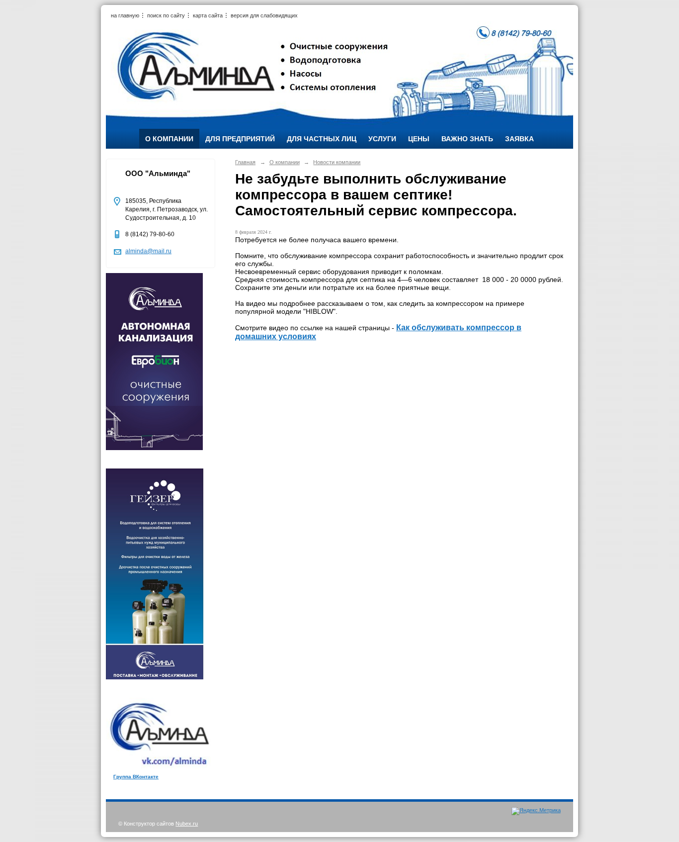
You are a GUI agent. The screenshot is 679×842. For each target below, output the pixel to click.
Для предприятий (240, 139)
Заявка (519, 139)
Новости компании (336, 162)
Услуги (382, 139)
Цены (418, 139)
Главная (245, 162)
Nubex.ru (186, 824)
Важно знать (467, 139)
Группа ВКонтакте (136, 776)
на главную (125, 15)
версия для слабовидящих (264, 15)
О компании (169, 139)
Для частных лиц (321, 139)
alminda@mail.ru (148, 251)
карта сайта (208, 15)
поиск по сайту (166, 15)
